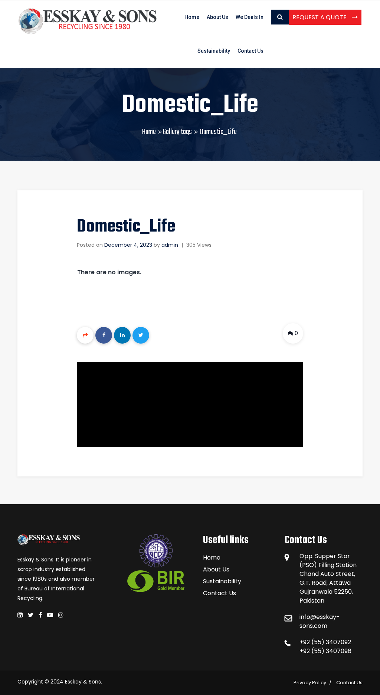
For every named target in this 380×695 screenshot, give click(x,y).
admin (169, 245)
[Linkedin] (122, 335)
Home (191, 17)
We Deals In (249, 17)
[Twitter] (140, 335)
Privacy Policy (310, 682)
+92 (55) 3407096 (325, 651)
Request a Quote (320, 17)
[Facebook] (103, 335)
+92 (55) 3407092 (325, 642)
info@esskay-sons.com (319, 621)
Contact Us (250, 51)
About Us (217, 17)
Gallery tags (177, 132)
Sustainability (213, 51)
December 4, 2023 (128, 245)
